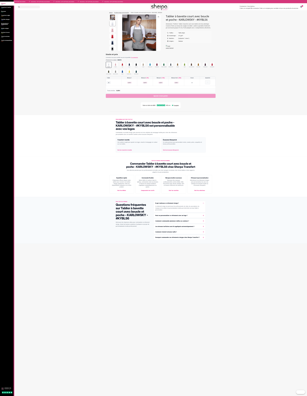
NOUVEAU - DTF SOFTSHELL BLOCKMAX (38, 1)
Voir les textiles (174, 190)
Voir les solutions (199, 190)
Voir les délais (121, 190)
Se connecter (134, 57)
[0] (300, 7)
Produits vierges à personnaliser (121, 12)
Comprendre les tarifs (147, 190)
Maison (111, 12)
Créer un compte (245, 8)
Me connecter (254, 8)
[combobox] (28, 7)
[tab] (7, 4)
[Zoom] (158, 16)
